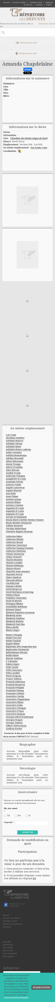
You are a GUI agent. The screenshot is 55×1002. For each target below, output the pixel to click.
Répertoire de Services (13, 924)
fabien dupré (12, 664)
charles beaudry (14, 560)
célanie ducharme (15, 554)
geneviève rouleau (15, 714)
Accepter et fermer (41, 987)
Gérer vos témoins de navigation (16, 997)
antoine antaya (13, 499)
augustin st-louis (15, 508)
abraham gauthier (15, 438)
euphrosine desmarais (17, 649)
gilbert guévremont (16, 726)
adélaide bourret (14, 441)
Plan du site (8, 950)
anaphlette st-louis (16, 479)
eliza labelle (12, 627)
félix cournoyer (14, 670)
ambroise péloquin (15, 476)
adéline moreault (14, 458)
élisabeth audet (14, 615)
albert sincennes (14, 461)
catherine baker (14, 536)
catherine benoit (14, 542)
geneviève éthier (15, 702)
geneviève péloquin (16, 708)
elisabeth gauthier (15, 618)
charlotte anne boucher (18, 571)
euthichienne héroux (16, 652)
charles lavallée (14, 563)
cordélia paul (12, 583)
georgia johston (14, 723)
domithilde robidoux (16, 606)
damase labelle (14, 586)
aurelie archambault (16, 517)
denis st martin (14, 601)
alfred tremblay (14, 467)
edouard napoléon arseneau (20, 612)
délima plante (13, 595)
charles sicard (13, 568)
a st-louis (11, 435)
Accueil (6, 2)
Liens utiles (8, 947)
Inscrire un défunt (19, 2)
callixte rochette (14, 526)
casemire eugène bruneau (19, 531)
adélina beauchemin (16, 455)
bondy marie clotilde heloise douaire (25, 520)
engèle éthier (13, 643)
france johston (14, 679)
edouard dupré (13, 609)
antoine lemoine (14, 505)
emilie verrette (13, 638)
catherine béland (14, 539)
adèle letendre (14, 452)
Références (8, 945)
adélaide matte (13, 446)
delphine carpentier (16, 598)
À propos (39, 5)
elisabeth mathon (14, 621)
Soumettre (27, 832)
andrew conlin (13, 484)
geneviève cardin (15, 696)
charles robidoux (14, 565)
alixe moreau (12, 470)
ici (34, 878)
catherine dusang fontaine (19, 548)
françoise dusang (15, 690)
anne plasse (12, 496)
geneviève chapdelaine (18, 699)
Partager (27, 69)
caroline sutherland (16, 528)
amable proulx (13, 473)
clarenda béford (14, 580)
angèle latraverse (15, 487)
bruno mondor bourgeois (19, 523)
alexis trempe (13, 464)
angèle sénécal (13, 490)
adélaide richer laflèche (18, 449)
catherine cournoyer (16, 545)
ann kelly (11, 493)
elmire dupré (13, 630)
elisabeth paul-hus (15, 624)
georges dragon (14, 720)
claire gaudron (13, 577)
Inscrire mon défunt (11, 918)
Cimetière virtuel (36, 2)
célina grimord (14, 557)
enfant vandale (13, 641)
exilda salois (12, 655)
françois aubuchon (15, 682)
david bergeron (14, 589)
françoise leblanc (15, 693)
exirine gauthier (14, 658)
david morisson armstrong (20, 592)
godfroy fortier (14, 728)
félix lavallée (13, 673)
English (49, 5)
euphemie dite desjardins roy (21, 646)
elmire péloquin (14, 635)
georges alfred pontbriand (19, 717)
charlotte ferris (14, 574)
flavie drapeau (13, 676)
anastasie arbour (14, 482)
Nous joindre (8, 956)
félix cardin (12, 667)
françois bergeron (15, 684)
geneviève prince (15, 711)
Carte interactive (10, 953)
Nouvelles (7, 942)
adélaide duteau (14, 443)
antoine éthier (13, 502)
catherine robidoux (16, 551)
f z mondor (12, 661)
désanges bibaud (14, 604)
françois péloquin (15, 687)
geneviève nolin (14, 705)
